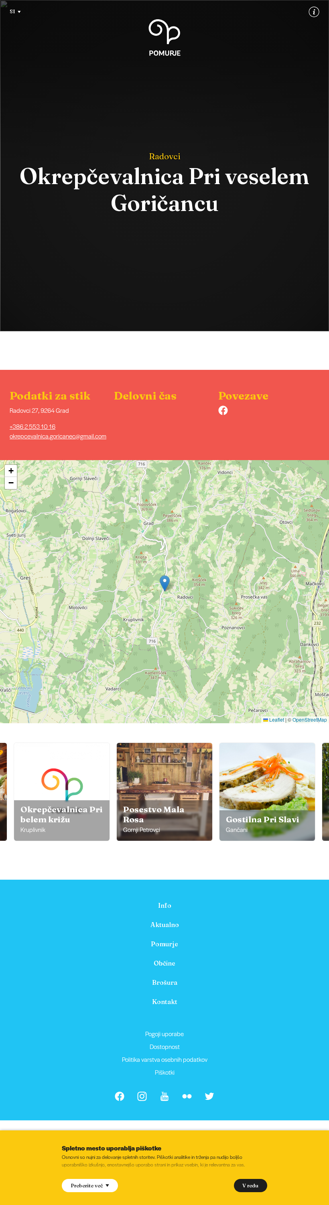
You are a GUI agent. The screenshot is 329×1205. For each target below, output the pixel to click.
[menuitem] (164, 905)
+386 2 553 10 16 (32, 426)
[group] (62, 791)
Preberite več (87, 1185)
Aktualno (164, 925)
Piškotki (165, 1072)
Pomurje (164, 944)
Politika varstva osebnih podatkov (164, 1059)
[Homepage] (164, 37)
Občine (164, 963)
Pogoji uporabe (164, 1033)
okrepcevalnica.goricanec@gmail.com (58, 436)
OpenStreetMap (309, 719)
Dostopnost (165, 1046)
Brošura (164, 982)
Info (164, 905)
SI (12, 11)
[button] (165, 583)
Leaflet (276, 719)
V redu (250, 1185)
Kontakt (164, 1002)
